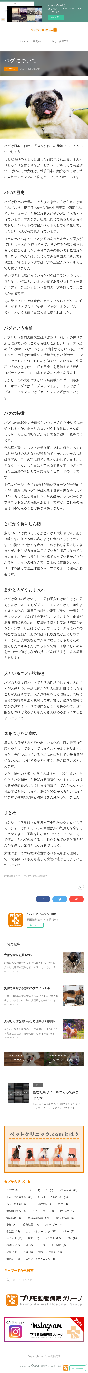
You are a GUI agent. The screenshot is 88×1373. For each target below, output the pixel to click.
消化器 (13, 1258)
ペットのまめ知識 (19, 1203)
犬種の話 (11, 68)
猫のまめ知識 (65, 1217)
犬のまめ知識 (38, 1217)
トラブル (53, 1238)
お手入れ (32, 1190)
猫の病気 (14, 1217)
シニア (12, 1190)
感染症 (13, 1245)
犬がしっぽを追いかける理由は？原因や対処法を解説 (38, 1021)
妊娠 (72, 1238)
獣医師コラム (16, 1210)
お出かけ (14, 1238)
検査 (33, 1238)
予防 (11, 1224)
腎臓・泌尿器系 (50, 1251)
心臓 (28, 1251)
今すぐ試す (56, 17)
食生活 (13, 1231)
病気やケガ (39, 41)
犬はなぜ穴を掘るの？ (18, 955)
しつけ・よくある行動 (53, 1197)
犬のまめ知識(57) (41, 875)
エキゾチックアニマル (40, 1258)
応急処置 (31, 1224)
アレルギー (54, 1224)
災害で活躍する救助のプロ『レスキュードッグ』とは (38, 988)
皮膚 (11, 1251)
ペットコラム (43, 1210)
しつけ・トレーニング (41, 1231)
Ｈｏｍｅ (24, 41)
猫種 (63, 1203)
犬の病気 (68, 1210)
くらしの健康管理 (59, 41)
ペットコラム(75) (24, 875)
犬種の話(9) (9, 875)
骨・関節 (58, 1245)
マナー (69, 1231)
